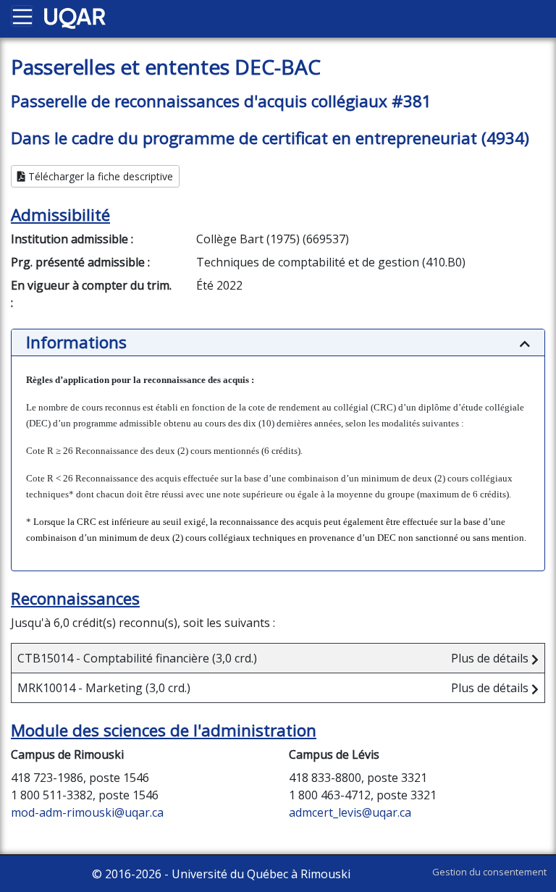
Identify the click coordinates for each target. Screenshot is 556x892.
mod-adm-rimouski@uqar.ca (87, 812)
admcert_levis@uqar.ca (350, 812)
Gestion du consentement (489, 871)
